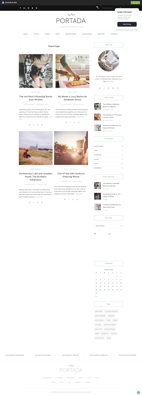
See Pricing (127, 24)
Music (108, 163)
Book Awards (98, 311)
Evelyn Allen (28, 104)
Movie (108, 159)
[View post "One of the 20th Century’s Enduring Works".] (71, 148)
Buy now (135, 2)
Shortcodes (71, 34)
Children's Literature (111, 311)
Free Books (111, 315)
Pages (47, 34)
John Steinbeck (99, 320)
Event (66, 169)
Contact (114, 34)
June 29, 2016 (42, 184)
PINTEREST (127, 355)
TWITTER (70, 355)
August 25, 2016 (79, 104)
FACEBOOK (99, 355)
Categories (87, 34)
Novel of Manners (110, 329)
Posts (36, 34)
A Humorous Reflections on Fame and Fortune (112, 127)
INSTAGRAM (15, 355)
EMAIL (43, 355)
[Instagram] (28, 8)
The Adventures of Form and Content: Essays (112, 116)
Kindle (108, 320)
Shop (58, 34)
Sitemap (88, 382)
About (53, 382)
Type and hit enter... (108, 8)
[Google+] (24, 8)
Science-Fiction (99, 338)
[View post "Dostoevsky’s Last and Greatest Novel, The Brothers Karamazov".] (36, 148)
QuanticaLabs (3, 2)
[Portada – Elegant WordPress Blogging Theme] (71, 20)
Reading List (105, 333)
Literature (98, 324)
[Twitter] (32, 8)
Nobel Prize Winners (110, 324)
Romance (113, 333)
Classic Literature (100, 315)
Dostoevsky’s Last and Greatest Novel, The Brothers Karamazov (35, 176)
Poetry (97, 333)
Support (101, 34)
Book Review (108, 146)
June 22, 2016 (77, 181)
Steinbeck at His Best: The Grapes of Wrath (111, 195)
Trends (109, 338)
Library (115, 320)
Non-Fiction (98, 329)
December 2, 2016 (42, 104)
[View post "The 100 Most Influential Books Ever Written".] (36, 71)
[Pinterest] (36, 8)
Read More (80, 117)
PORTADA (65, 392)
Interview (108, 155)
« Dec (96, 296)
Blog (26, 34)
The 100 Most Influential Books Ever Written (111, 105)
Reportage (36, 92)
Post (69, 382)
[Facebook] (20, 8)
